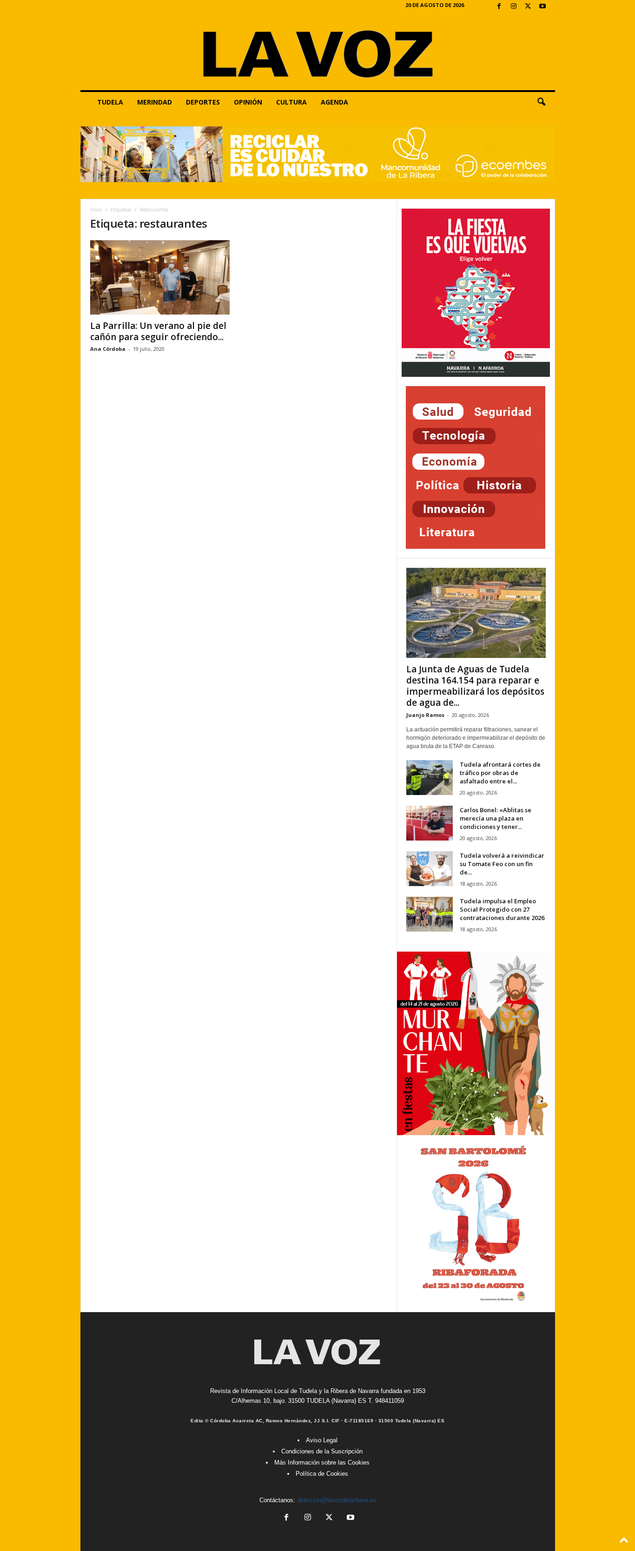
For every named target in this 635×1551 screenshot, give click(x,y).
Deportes (203, 102)
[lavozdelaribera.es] (317, 51)
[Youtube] (542, 6)
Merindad (154, 102)
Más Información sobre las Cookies (322, 1462)
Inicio (96, 209)
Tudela (110, 102)
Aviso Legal (321, 1440)
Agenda (334, 102)
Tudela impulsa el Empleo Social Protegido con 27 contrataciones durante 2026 (502, 909)
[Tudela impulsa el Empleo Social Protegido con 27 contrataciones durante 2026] (429, 914)
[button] (541, 102)
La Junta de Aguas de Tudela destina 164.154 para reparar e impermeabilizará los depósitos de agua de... (475, 686)
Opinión (248, 102)
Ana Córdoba (108, 348)
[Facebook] (499, 6)
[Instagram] (513, 6)
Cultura (291, 102)
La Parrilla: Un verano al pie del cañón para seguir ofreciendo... (158, 331)
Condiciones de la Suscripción (322, 1451)
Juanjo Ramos (425, 714)
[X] (528, 6)
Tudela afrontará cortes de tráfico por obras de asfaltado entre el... (500, 772)
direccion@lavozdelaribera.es (336, 1500)
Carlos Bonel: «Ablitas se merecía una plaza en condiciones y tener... (495, 818)
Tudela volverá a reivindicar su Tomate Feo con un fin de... (502, 863)
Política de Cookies (322, 1473)
